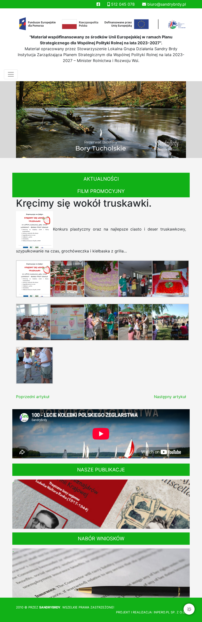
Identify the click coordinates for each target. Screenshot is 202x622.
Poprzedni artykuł (32, 396)
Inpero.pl (162, 612)
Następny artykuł (170, 396)
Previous (23, 121)
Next (179, 121)
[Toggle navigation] (11, 74)
